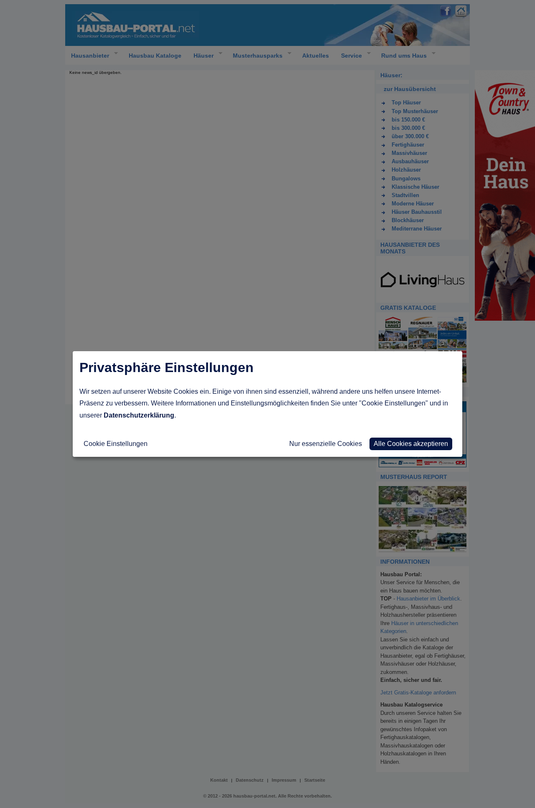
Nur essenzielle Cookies (325, 443)
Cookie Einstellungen (116, 443)
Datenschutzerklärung (139, 415)
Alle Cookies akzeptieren (411, 443)
